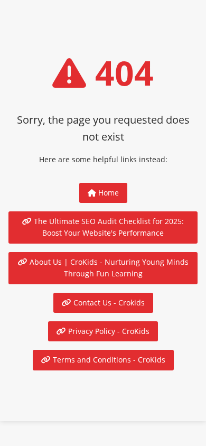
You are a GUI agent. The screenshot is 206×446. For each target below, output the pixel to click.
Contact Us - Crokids (108, 303)
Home (107, 193)
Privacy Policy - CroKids (107, 331)
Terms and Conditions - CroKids (108, 360)
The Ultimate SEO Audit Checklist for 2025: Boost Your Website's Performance (108, 227)
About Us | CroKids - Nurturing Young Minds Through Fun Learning (108, 267)
